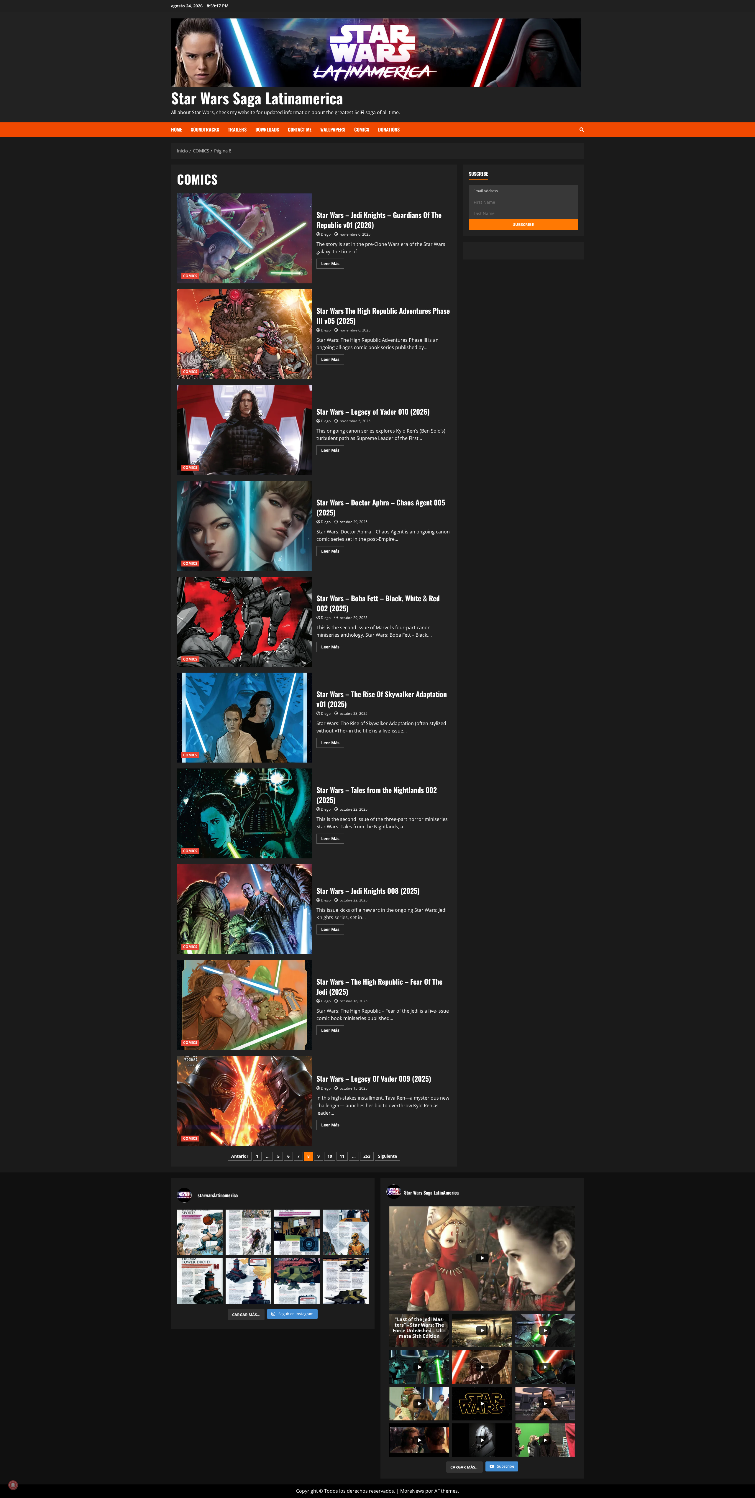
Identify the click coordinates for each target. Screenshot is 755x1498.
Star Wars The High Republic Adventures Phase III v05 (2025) (244, 334)
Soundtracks (205, 129)
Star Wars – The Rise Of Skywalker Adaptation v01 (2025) (244, 718)
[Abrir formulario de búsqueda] (582, 129)
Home (176, 129)
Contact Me (299, 129)
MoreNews (412, 1491)
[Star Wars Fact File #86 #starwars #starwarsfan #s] (200, 1232)
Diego (326, 234)
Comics (361, 129)
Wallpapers (332, 129)
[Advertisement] (314, 522)
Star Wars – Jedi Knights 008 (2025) (244, 909)
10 (329, 1156)
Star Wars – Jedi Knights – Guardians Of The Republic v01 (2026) (244, 238)
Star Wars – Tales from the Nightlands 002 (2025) (244, 813)
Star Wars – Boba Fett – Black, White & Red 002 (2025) (244, 622)
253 (366, 1156)
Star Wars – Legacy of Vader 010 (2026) (244, 430)
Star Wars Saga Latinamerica (257, 98)
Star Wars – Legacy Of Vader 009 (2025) (244, 1101)
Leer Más (332, 264)
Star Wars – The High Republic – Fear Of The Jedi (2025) (244, 1005)
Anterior (239, 1156)
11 (342, 1156)
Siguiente (387, 1156)
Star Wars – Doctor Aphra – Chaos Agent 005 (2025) (244, 526)
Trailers (237, 129)
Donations (389, 129)
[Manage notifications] (13, 1485)
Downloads (267, 129)
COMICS (190, 275)
